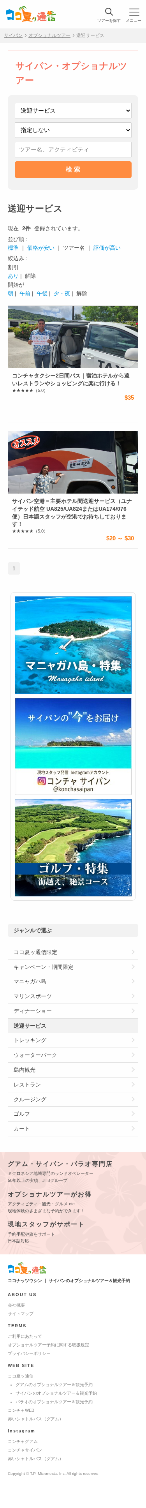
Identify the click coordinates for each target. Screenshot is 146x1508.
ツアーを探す (109, 20)
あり (13, 276)
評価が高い (107, 248)
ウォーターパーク (35, 1055)
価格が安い (41, 248)
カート (22, 1128)
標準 (13, 248)
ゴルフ (22, 1114)
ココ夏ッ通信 (20, 1376)
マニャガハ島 (30, 981)
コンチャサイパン (25, 1450)
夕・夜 (62, 293)
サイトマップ (20, 1313)
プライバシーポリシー (29, 1353)
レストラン (27, 1084)
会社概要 (16, 1305)
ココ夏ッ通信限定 (35, 952)
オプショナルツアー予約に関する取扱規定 (48, 1344)
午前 (24, 293)
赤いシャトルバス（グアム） (35, 1418)
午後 (42, 293)
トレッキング (30, 1040)
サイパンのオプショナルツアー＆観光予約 (56, 1393)
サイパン (13, 35)
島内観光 (24, 1070)
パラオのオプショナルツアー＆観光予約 (54, 1401)
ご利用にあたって (25, 1336)
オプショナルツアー (49, 35)
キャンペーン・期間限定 (44, 967)
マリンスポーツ (33, 996)
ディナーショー (33, 1011)
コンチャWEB (21, 1410)
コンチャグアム (23, 1441)
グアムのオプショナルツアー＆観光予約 (54, 1384)
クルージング (30, 1099)
